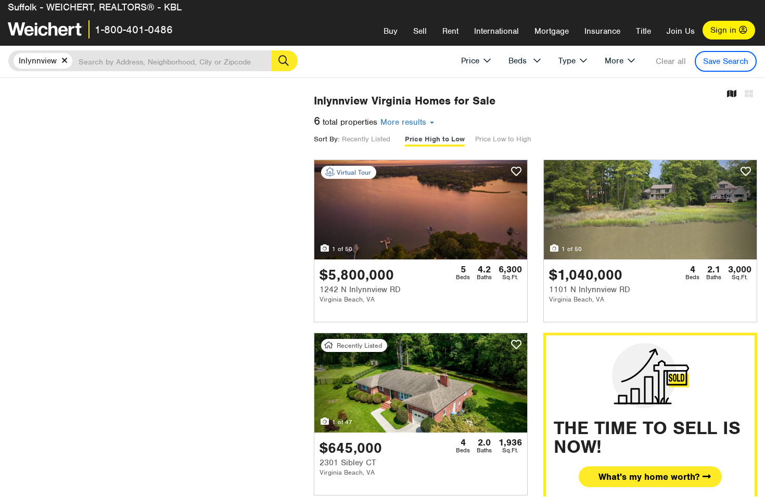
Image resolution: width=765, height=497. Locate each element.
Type (567, 61)
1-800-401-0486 (134, 29)
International (496, 31)
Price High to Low (435, 139)
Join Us (681, 31)
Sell (420, 31)
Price (470, 61)
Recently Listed (366, 139)
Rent (450, 31)
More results (404, 122)
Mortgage (551, 31)
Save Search (725, 61)
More (614, 61)
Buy (391, 31)
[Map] (732, 94)
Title (643, 31)
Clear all (671, 61)
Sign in (724, 30)
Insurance (602, 31)
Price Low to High (503, 139)
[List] (749, 94)
